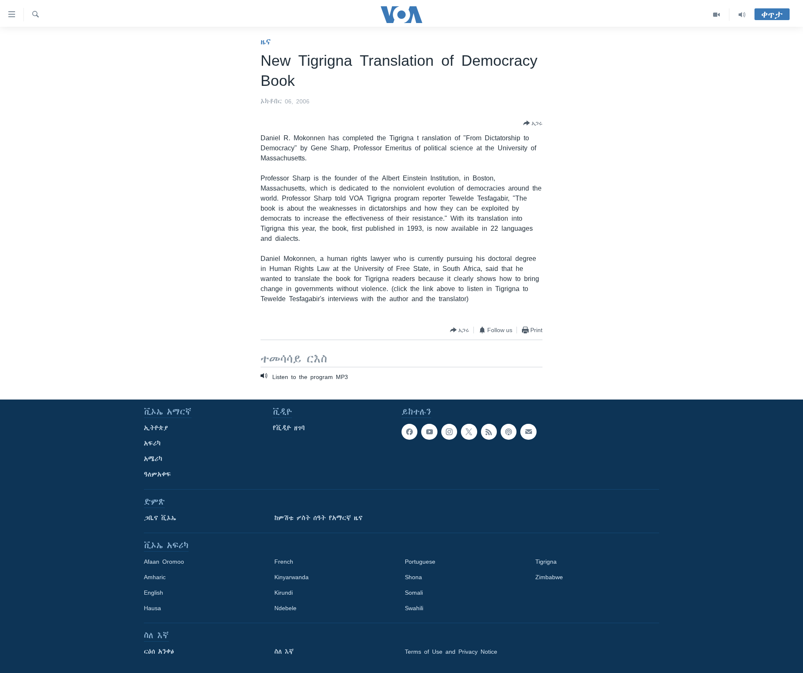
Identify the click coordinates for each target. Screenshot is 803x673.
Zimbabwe (549, 577)
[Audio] (741, 14)
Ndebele (285, 608)
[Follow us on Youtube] (429, 432)
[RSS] (489, 432)
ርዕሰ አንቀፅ (159, 651)
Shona (413, 577)
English (153, 592)
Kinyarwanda (291, 577)
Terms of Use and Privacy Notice (451, 651)
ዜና (266, 42)
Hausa (152, 608)
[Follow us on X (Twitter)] (469, 432)
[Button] (532, 123)
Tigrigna (546, 561)
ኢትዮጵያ (156, 428)
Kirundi (283, 592)
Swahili (414, 608)
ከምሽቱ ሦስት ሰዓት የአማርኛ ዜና (318, 518)
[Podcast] (509, 432)
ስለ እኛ (284, 651)
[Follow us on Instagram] (449, 432)
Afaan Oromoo (164, 561)
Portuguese (420, 561)
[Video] (716, 14)
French (283, 561)
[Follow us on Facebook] (409, 432)
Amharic (155, 577)
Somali (414, 592)
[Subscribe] (528, 432)
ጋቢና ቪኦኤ (160, 518)
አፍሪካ (152, 443)
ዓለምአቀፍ (157, 474)
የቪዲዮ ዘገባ (289, 428)
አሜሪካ (153, 459)
